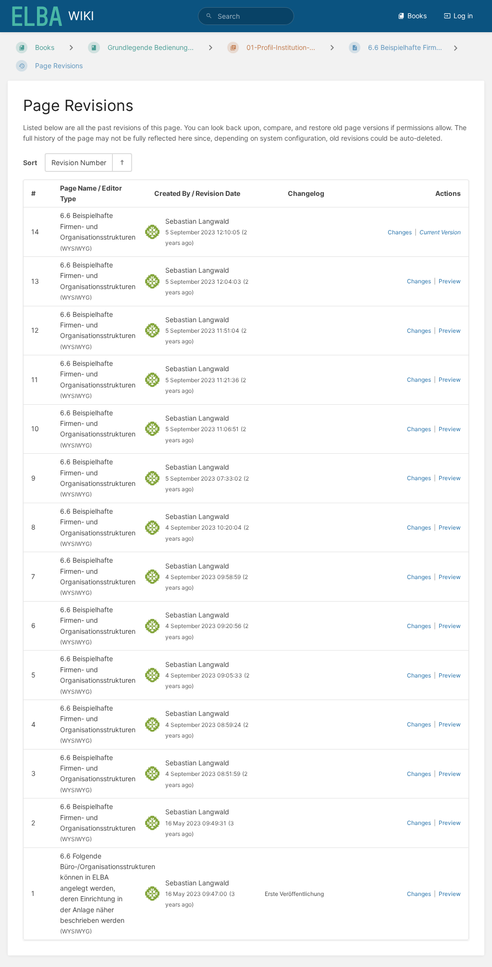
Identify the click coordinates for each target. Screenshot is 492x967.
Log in (463, 16)
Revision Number (78, 162)
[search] (246, 16)
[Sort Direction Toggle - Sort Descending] (121, 162)
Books (417, 16)
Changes (400, 232)
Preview (450, 281)
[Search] (209, 16)
